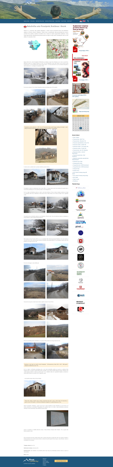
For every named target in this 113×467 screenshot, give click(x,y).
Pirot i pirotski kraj (31, 3)
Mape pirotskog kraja (84, 111)
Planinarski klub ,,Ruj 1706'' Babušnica (80, 150)
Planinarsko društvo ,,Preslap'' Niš (79, 148)
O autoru (63, 21)
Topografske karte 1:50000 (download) (81, 165)
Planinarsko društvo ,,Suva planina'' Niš (80, 146)
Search (88, 21)
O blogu (32, 21)
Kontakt (69, 21)
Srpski (80, 21)
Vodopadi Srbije (76, 168)
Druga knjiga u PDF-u (84, 50)
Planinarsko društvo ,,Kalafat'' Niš (79, 144)
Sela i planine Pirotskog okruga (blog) (80, 175)
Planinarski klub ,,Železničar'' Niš (79, 141)
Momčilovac (75, 181)
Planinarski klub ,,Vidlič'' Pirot (78, 139)
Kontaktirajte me (61, 461)
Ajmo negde (75, 177)
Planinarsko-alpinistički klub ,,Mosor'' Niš (81, 142)
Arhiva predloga (49, 21)
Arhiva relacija (40, 21)
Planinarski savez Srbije (77, 161)
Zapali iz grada (76, 179)
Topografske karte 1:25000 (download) (81, 166)
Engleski (84, 21)
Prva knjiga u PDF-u (83, 80)
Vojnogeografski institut (77, 163)
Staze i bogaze (76, 137)
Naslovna (26, 21)
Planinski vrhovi (76, 170)
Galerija (57, 21)
